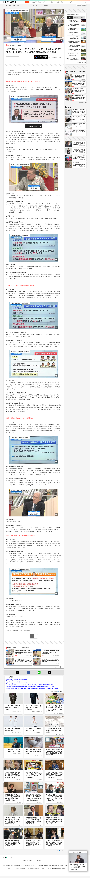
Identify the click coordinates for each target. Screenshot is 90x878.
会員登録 (79, 5)
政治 (6, 5)
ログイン (84, 5)
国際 (18, 5)
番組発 (57, 2)
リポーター (81, 2)
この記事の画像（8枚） (33, 126)
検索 (85, 2)
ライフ (23, 5)
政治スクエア (46, 2)
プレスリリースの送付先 (38, 865)
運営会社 (46, 865)
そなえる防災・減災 (35, 2)
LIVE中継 (39, 860)
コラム (40, 5)
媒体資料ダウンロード (27, 865)
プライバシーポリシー (56, 868)
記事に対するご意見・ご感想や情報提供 (13, 865)
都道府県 (46, 5)
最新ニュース (64, 2)
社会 (10, 5)
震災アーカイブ (32, 860)
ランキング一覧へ (80, 62)
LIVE (75, 2)
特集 (52, 2)
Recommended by (54, 691)
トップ (5, 7)
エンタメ (29, 5)
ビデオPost (25, 860)
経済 (14, 5)
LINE (39, 672)
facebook (28, 672)
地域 (71, 2)
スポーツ (35, 5)
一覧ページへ (56, 667)
